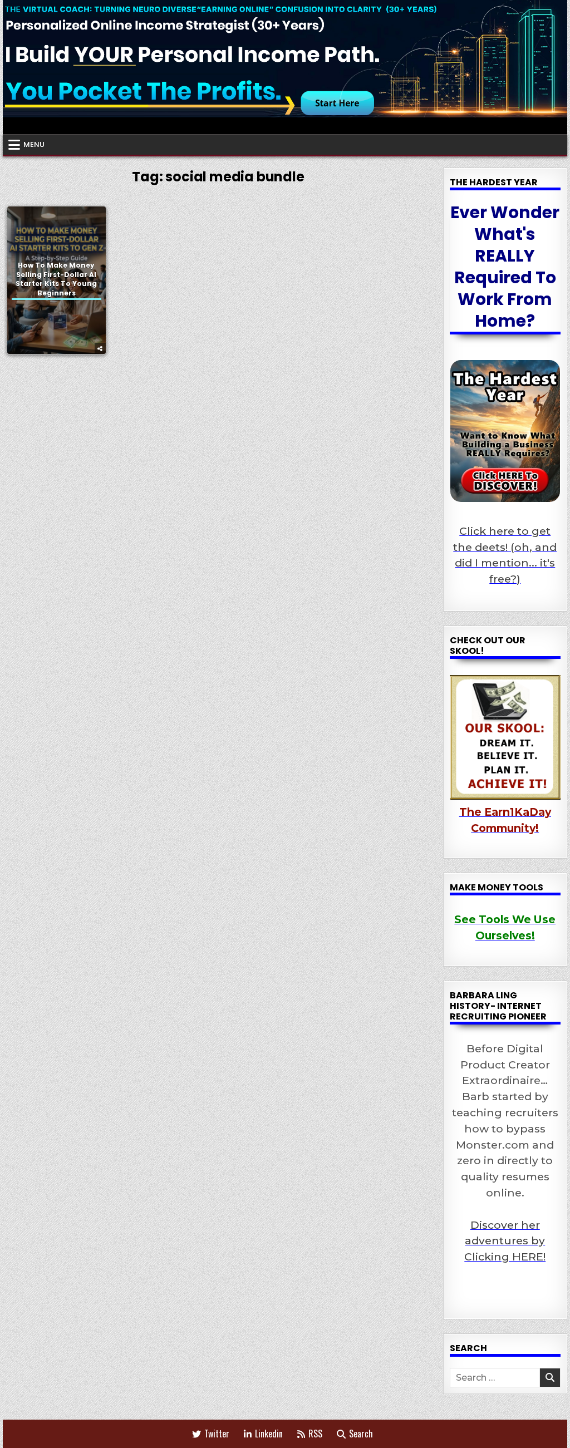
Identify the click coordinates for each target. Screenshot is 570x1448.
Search (361, 1433)
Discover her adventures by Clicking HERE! (505, 1241)
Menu (34, 144)
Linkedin (269, 1433)
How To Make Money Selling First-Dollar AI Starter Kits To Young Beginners (56, 279)
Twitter (216, 1433)
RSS (315, 1433)
